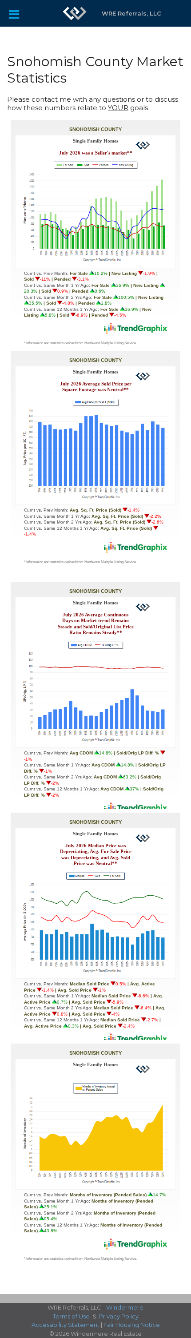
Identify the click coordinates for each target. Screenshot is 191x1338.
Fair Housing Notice (131, 1324)
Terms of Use (71, 1316)
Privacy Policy (119, 1316)
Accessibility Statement (65, 1324)
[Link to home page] (74, 13)
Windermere (124, 1307)
